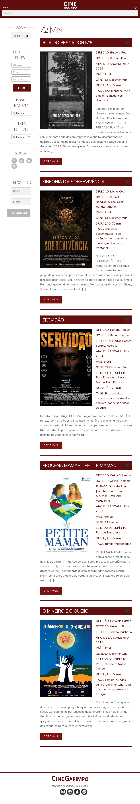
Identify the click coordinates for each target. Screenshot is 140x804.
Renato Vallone (106, 206)
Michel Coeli (118, 191)
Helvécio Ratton (120, 621)
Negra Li (111, 345)
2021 (99, 511)
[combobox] (21, 65)
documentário (114, 91)
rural (125, 689)
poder (111, 403)
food (128, 684)
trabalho (101, 407)
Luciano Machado (120, 632)
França (108, 516)
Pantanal (102, 248)
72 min (116, 85)
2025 (99, 68)
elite (111, 398)
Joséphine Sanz (106, 491)
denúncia (111, 229)
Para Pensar (114, 382)
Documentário (118, 80)
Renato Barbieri (120, 329)
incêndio (101, 238)
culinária (121, 680)
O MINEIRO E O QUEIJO (65, 611)
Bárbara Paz (118, 52)
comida (109, 680)
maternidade (123, 543)
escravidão (123, 398)
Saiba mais (51, 161)
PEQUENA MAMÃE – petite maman (79, 465)
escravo (101, 403)
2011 (99, 642)
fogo (118, 233)
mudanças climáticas (109, 243)
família (109, 543)
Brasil (107, 74)
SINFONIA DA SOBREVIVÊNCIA (73, 181)
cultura (100, 684)
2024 (99, 356)
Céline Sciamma (120, 475)
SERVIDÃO (53, 320)
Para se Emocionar (108, 532)
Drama (113, 522)
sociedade (123, 403)
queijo (117, 689)
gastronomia (104, 689)
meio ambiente (117, 238)
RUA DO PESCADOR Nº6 (67, 42)
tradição (101, 694)
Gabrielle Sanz (118, 486)
